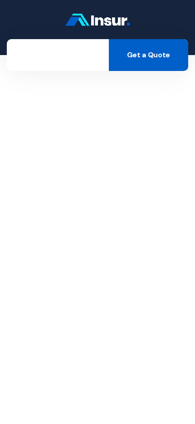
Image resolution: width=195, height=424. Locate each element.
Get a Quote (148, 55)
